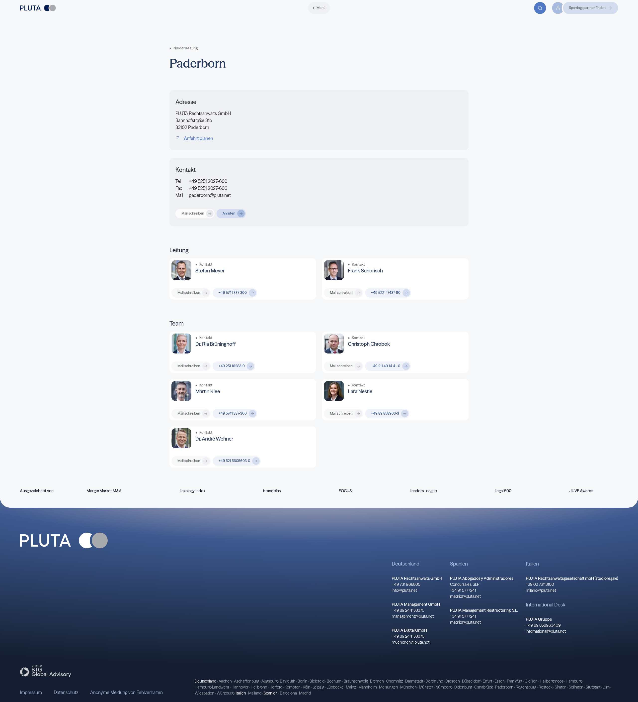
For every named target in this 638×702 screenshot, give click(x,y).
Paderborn (504, 687)
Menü (321, 7)
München (408, 687)
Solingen (576, 687)
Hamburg (574, 681)
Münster (426, 687)
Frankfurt (514, 681)
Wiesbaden (204, 693)
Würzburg (225, 693)
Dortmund (434, 681)
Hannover (240, 687)
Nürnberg (443, 687)
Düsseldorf (471, 681)
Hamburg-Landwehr (212, 687)
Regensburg (526, 687)
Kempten (293, 687)
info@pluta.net (404, 590)
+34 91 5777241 (463, 590)
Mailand (254, 693)
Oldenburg (463, 687)
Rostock (546, 687)
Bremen (377, 681)
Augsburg (269, 681)
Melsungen (388, 687)
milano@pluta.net (541, 590)
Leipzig (318, 687)
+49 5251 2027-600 (208, 181)
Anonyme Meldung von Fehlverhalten (126, 692)
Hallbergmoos (551, 681)
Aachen (225, 681)
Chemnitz (394, 681)
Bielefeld (317, 681)
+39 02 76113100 (540, 584)
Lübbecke (335, 687)
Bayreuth (287, 681)
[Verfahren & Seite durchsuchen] (540, 8)
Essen (499, 681)
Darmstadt (414, 681)
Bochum (334, 681)
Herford (275, 687)
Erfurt (487, 681)
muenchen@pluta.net (410, 642)
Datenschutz (66, 692)
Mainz (351, 687)
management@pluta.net (413, 616)
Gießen (531, 681)
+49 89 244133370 (408, 610)
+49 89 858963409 (543, 625)
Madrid (305, 693)
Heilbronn (259, 687)
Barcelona (288, 693)
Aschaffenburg (246, 681)
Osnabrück (483, 687)
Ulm (606, 687)
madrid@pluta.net (465, 596)
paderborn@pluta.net (210, 195)
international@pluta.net (546, 631)
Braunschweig (356, 681)
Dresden (452, 681)
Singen (560, 687)
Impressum (31, 692)
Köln (306, 687)
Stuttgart (593, 687)
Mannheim (367, 687)
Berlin (302, 681)
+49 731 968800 (406, 584)
